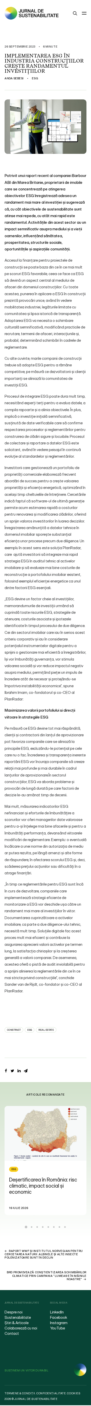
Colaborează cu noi (21, 1328)
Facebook (58, 1317)
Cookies (73, 1393)
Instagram (58, 1322)
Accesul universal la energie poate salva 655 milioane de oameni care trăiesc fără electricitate (50, 1189)
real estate (46, 1029)
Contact (12, 1333)
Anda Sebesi (14, 78)
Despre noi (13, 1312)
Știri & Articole (17, 1322)
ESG (35, 78)
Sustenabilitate (18, 1317)
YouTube (57, 1328)
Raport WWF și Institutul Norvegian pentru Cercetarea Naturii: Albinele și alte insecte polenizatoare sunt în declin (44, 1254)
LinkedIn (57, 1312)
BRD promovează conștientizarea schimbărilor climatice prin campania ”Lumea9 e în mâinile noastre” (46, 1275)
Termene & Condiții (20, 1393)
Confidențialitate (51, 1393)
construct (14, 1029)
